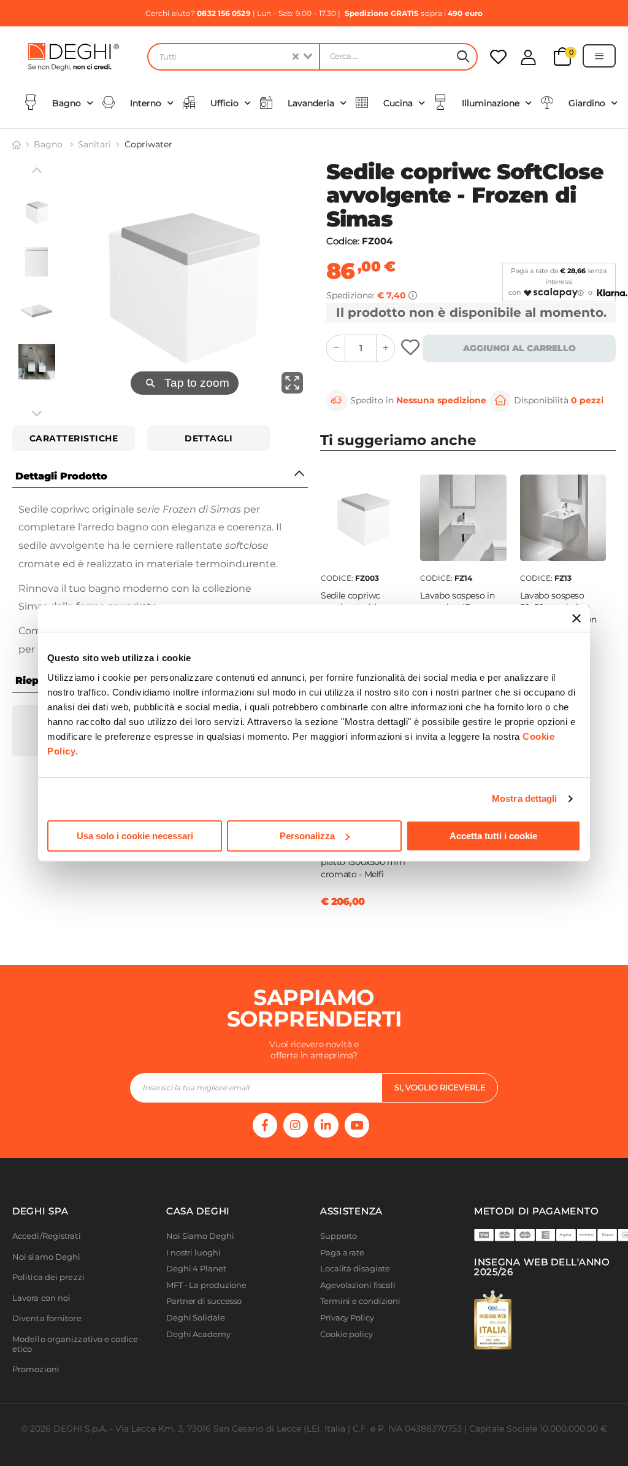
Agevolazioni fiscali (358, 1285)
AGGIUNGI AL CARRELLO (519, 348)
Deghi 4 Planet (196, 1268)
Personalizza (307, 836)
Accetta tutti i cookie (493, 836)
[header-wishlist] (498, 56)
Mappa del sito (349, 1350)
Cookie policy (346, 1334)
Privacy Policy (347, 1317)
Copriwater (148, 144)
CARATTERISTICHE (73, 438)
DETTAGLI (208, 438)
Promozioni (35, 1369)
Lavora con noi (41, 1298)
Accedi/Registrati (46, 1236)
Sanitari (94, 144)
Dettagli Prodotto (61, 476)
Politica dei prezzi (48, 1277)
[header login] (528, 57)
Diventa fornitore (47, 1318)
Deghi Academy (198, 1334)
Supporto (338, 1236)
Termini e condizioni (360, 1301)
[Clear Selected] (296, 56)
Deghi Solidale (195, 1317)
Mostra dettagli (524, 798)
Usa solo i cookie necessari (135, 836)
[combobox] (233, 57)
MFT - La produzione (206, 1285)
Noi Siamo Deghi (200, 1236)
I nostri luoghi (193, 1252)
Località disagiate (355, 1268)
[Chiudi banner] (576, 618)
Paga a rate (342, 1252)
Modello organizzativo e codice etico (75, 1344)
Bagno (49, 144)
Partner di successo (204, 1301)
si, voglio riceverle (440, 1087)
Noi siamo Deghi (46, 1257)
